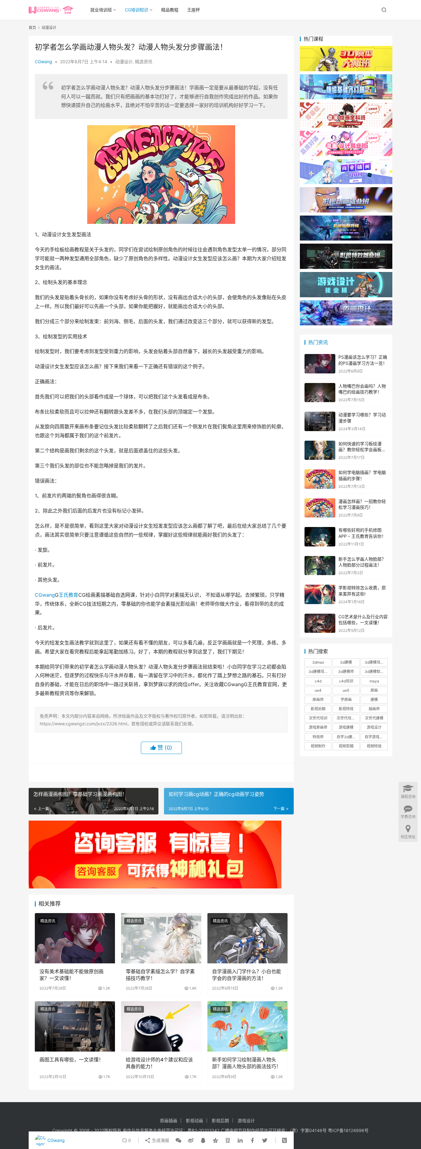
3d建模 (346, 662)
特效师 (318, 737)
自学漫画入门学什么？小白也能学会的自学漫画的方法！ (246, 974)
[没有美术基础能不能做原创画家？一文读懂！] (75, 938)
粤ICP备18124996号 (348, 1130)
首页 (32, 27)
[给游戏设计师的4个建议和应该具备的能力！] (161, 1026)
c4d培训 (346, 681)
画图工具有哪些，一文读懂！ (71, 1059)
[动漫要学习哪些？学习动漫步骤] (320, 421)
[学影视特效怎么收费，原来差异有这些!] (320, 594)
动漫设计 (124, 61)
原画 (374, 690)
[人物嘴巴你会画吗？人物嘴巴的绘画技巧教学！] (320, 392)
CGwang (43, 61)
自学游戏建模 (376, 737)
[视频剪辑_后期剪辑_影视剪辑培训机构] (346, 218)
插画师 (374, 708)
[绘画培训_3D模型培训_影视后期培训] (346, 77)
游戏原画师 (318, 727)
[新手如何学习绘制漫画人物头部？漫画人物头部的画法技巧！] (247, 1026)
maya (374, 681)
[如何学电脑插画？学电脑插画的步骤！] (320, 479)
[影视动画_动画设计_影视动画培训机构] (346, 190)
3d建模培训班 (320, 671)
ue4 (318, 690)
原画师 (318, 699)
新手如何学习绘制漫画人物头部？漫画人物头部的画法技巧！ (246, 1062)
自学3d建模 (346, 737)
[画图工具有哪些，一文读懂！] (75, 1026)
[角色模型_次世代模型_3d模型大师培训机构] (346, 48)
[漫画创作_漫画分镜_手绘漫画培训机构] (346, 133)
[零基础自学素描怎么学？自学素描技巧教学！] (161, 938)
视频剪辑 (346, 746)
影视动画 (194, 1120)
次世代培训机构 (348, 718)
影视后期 (318, 708)
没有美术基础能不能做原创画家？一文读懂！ (71, 974)
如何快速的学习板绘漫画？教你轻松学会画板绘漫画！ (362, 449)
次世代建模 (374, 718)
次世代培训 (318, 718)
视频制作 (318, 746)
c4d (318, 681)
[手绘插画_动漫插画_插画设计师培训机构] (346, 162)
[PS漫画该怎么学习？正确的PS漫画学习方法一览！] (320, 363)
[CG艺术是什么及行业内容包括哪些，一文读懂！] (320, 623)
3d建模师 (346, 671)
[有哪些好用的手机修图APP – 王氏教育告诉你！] (320, 536)
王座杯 (193, 9)
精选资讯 (143, 61)
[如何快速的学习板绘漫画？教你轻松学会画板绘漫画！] (320, 450)
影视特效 (346, 708)
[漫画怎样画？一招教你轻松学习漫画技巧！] (320, 508)
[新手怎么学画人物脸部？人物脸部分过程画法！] (320, 565)
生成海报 (160, 1140)
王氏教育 (68, 595)
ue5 (346, 690)
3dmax (318, 662)
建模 (374, 699)
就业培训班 (101, 9)
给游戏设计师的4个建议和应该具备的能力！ (159, 1062)
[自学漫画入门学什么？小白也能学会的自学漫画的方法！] (247, 938)
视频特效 (374, 746)
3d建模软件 (374, 671)
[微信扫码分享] (178, 1140)
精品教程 (169, 9)
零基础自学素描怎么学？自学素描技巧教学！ (160, 974)
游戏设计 (374, 727)
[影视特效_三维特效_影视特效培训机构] (346, 246)
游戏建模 (346, 727)
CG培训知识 (136, 9)
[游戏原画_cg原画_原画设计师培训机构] (346, 303)
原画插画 (168, 1120)
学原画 (346, 699)
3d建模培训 (374, 662)
